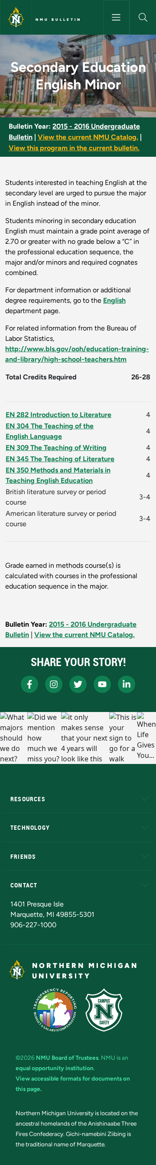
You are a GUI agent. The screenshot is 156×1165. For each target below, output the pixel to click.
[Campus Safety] (104, 1010)
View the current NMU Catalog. (88, 137)
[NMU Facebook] (29, 684)
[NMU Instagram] (53, 684)
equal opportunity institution (55, 1068)
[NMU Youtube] (102, 684)
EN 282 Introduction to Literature (58, 415)
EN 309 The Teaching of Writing (56, 447)
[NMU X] (78, 684)
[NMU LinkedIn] (126, 684)
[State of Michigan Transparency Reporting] (55, 1010)
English (114, 300)
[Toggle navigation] (116, 17)
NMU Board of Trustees (67, 1057)
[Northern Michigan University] (16, 17)
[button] (143, 17)
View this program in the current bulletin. (74, 148)
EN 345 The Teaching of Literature (60, 459)
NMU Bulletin (58, 19)
